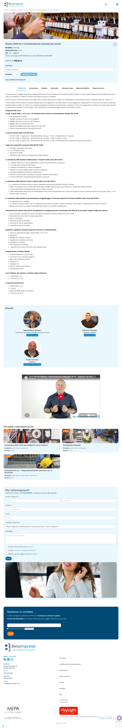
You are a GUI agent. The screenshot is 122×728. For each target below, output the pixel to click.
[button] (113, 4)
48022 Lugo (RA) (9, 668)
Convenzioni (63, 670)
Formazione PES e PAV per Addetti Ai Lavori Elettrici (26, 445)
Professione (9, 65)
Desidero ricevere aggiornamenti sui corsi (22, 554)
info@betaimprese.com (12, 683)
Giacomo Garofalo (89, 330)
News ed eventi (64, 676)
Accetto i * (22, 550)
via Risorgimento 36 (10, 666)
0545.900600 (8, 678)
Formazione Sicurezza (16, 10)
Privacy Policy (29, 628)
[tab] (22, 88)
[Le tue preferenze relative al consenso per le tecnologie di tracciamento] (3, 726)
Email (7, 514)
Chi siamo (62, 658)
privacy (29, 547)
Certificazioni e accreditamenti (69, 664)
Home (5, 10)
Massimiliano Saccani (32, 330)
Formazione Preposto (72, 445)
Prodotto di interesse (12, 522)
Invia (8, 558)
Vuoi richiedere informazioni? (15, 79)
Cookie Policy (64, 699)
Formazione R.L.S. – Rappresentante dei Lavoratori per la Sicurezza (28, 471)
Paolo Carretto (32, 360)
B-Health (62, 688)
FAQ (60, 694)
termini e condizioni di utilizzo (24, 550)
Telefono (9, 505)
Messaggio (8, 531)
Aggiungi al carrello (29, 74)
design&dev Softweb (61, 723)
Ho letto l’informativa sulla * (20, 547)
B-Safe (61, 682)
